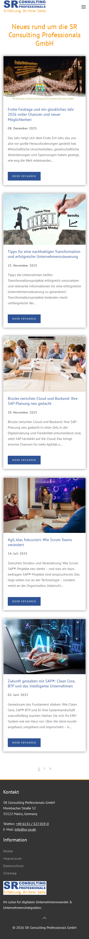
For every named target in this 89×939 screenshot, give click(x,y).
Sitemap (10, 873)
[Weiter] (50, 768)
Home (8, 851)
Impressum (12, 858)
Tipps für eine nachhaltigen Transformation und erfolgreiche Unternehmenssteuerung (44, 254)
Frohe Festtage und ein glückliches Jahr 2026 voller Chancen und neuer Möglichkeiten (41, 114)
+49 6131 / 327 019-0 (32, 824)
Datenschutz (13, 866)
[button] (83, 7)
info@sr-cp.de (25, 829)
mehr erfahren (24, 176)
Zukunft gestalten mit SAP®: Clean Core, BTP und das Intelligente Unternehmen (41, 683)
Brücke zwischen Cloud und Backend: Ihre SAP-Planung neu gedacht (43, 401)
